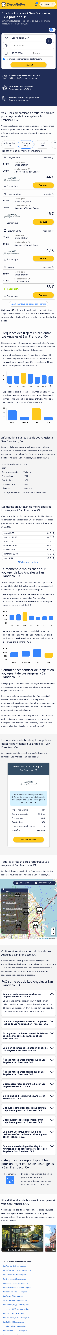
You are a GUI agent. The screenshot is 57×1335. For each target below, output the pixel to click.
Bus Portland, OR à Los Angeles (15, 1333)
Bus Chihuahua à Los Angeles (14, 1281)
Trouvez (43, 185)
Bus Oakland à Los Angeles (13, 1324)
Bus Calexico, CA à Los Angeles (15, 1277)
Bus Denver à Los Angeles (13, 1298)
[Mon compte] (36, 4)
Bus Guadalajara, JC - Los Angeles (15, 1307)
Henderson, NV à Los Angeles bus (16, 1311)
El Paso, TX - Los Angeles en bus (15, 1302)
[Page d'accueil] (17, 4)
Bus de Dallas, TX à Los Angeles (15, 1294)
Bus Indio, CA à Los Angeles (13, 1315)
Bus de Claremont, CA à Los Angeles (17, 1289)
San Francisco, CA (45, 885)
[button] (35, 927)
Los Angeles (23, 885)
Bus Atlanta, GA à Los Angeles (14, 1268)
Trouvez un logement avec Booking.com (24, 59)
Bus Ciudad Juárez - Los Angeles (15, 1285)
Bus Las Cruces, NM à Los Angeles (16, 1320)
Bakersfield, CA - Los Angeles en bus (17, 1272)
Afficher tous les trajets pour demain (30, 304)
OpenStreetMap (43, 940)
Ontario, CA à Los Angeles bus (14, 1328)
